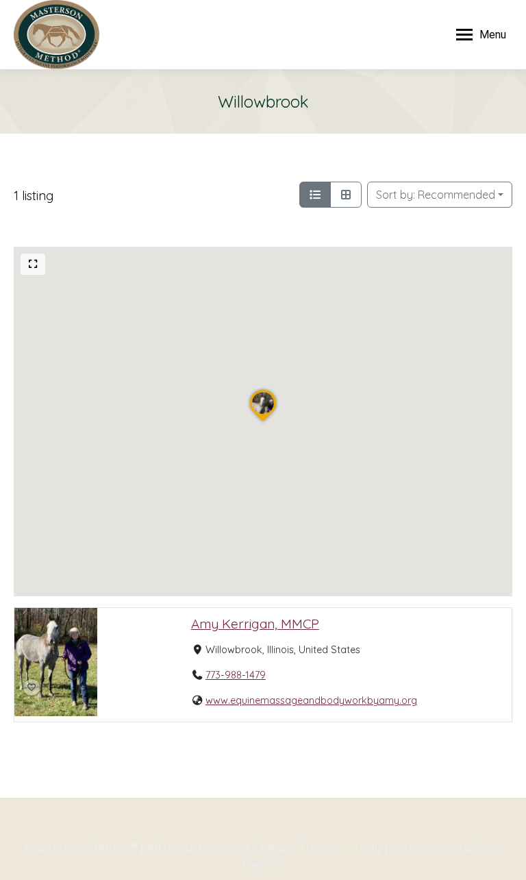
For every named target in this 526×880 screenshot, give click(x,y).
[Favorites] (31, 687)
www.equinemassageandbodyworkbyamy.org (311, 701)
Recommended (435, 194)
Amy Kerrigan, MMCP (255, 623)
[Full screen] (33, 264)
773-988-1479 (235, 676)
